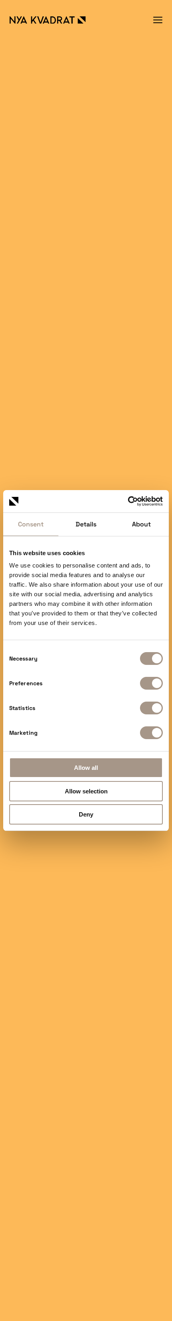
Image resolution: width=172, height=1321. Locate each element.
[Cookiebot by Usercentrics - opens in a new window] (128, 501)
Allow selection (86, 791)
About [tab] (141, 524)
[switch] (151, 683)
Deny (86, 814)
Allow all (86, 767)
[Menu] (157, 20)
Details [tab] (86, 524)
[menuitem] (157, 20)
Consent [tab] (31, 524)
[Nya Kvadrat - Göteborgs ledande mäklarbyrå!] (48, 20)
